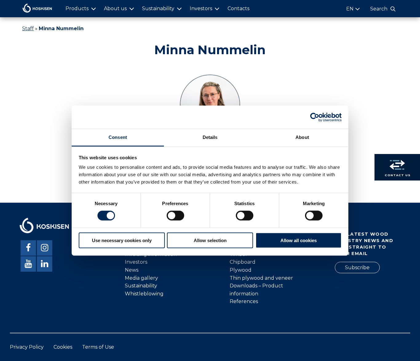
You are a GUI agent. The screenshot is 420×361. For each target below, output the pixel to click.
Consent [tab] (118, 137)
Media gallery (141, 278)
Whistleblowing (144, 294)
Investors (201, 8)
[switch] (175, 216)
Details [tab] (210, 137)
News (131, 270)
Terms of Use (98, 347)
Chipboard (243, 262)
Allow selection (210, 240)
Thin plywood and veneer (261, 278)
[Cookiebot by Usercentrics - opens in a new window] (315, 117)
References (244, 301)
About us (115, 8)
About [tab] (302, 137)
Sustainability (158, 8)
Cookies (62, 347)
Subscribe (357, 267)
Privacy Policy (27, 347)
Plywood (241, 270)
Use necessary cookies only (122, 240)
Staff (28, 28)
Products (77, 8)
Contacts (238, 8)
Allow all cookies (298, 240)
